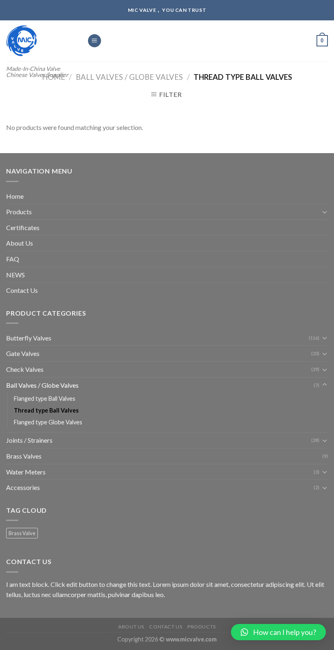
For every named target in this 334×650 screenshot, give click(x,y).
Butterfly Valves (28, 338)
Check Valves (25, 369)
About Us (19, 243)
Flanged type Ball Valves (44, 398)
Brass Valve (22, 533)
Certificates (23, 227)
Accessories (23, 487)
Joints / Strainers (29, 440)
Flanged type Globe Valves (48, 422)
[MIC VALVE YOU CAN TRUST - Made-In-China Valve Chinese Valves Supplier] (40, 40)
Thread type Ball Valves (46, 410)
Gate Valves (23, 353)
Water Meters (26, 472)
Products (19, 211)
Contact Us (22, 290)
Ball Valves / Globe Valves (129, 76)
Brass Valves (24, 456)
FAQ (12, 259)
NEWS (15, 275)
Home (15, 196)
